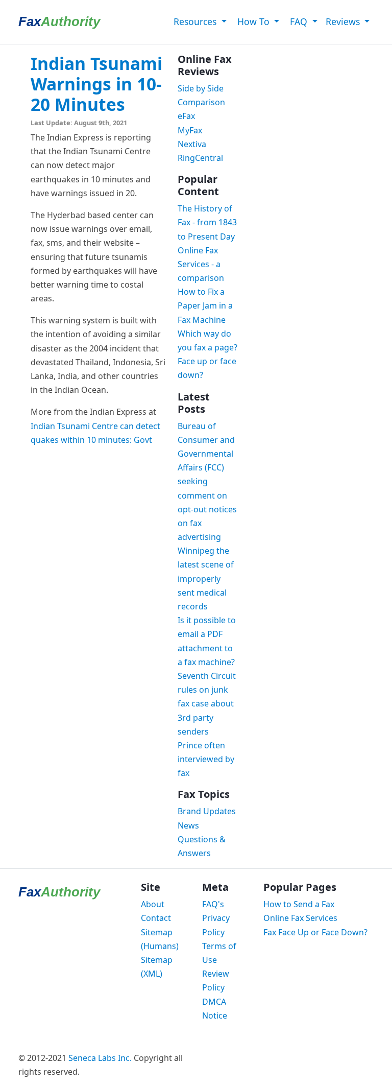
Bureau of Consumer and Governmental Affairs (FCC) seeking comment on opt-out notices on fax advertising (207, 481)
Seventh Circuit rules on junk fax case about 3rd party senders (207, 703)
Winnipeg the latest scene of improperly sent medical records (206, 578)
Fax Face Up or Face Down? (315, 932)
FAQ (298, 21)
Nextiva (192, 144)
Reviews (344, 21)
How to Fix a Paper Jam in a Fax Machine (205, 305)
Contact (156, 918)
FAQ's (213, 904)
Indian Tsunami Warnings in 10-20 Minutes (96, 84)
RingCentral (200, 157)
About (152, 904)
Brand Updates (207, 811)
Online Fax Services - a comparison (201, 264)
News (188, 825)
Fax (59, 21)
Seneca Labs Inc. (100, 1058)
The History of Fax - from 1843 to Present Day (207, 222)
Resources (195, 21)
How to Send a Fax (298, 904)
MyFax (190, 130)
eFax (186, 116)
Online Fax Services (300, 918)
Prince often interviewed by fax (206, 759)
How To (253, 21)
